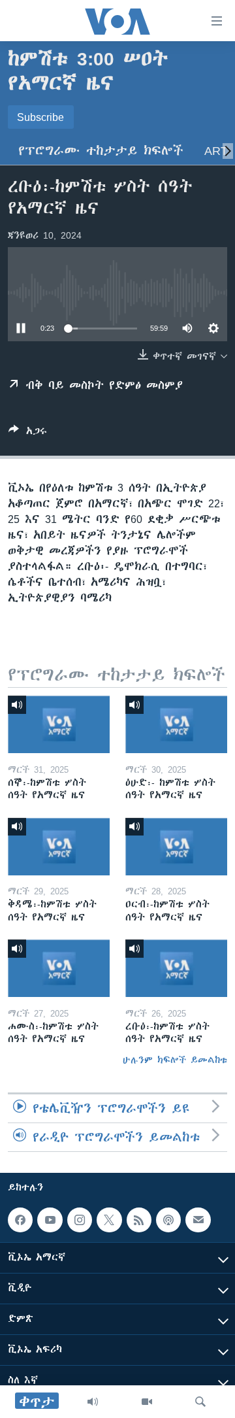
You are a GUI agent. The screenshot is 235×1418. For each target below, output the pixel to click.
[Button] (27, 433)
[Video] (146, 1401)
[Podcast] (168, 1219)
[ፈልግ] (200, 1401)
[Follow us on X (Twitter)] (109, 1219)
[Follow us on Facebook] (20, 1219)
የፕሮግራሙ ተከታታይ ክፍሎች (100, 150)
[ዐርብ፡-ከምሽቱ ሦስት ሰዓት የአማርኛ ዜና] (176, 846)
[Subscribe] (197, 1219)
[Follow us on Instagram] (79, 1219)
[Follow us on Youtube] (49, 1219)
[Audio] (92, 1401)
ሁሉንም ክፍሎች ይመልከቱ (175, 1060)
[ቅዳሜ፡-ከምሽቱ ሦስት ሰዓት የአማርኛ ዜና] (59, 846)
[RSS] (139, 1219)
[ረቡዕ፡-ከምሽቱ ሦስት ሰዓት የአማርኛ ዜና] (176, 968)
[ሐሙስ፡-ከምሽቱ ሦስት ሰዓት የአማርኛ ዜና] (59, 968)
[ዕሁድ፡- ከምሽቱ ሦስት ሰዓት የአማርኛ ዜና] (176, 724)
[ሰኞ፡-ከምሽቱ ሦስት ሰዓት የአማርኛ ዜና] (59, 724)
